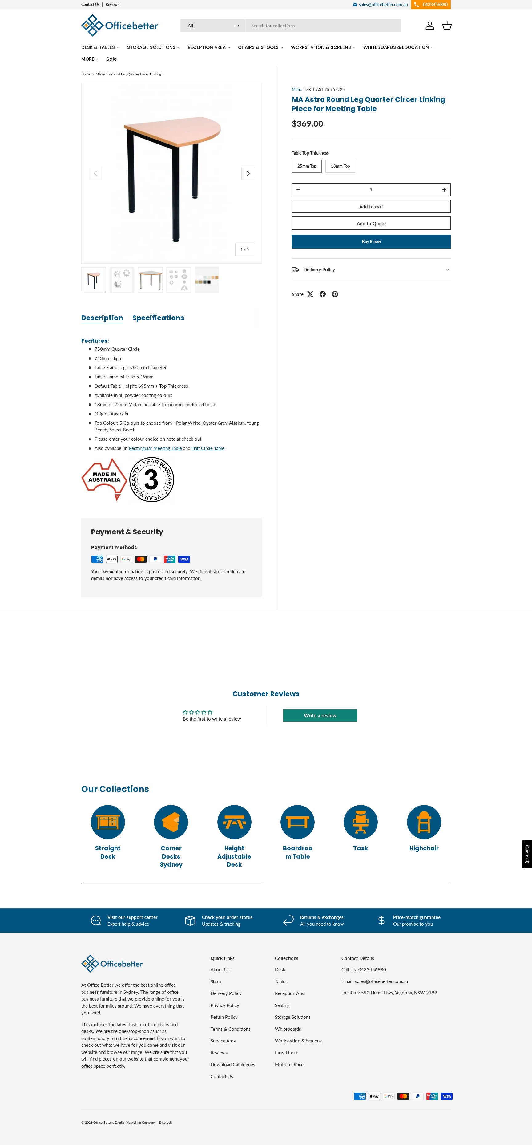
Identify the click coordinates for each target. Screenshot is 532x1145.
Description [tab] (102, 318)
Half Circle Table (207, 448)
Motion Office (289, 1064)
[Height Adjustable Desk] (234, 822)
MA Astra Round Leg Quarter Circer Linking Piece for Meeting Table (130, 74)
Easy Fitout (286, 1052)
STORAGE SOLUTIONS (151, 47)
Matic (297, 89)
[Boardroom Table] (297, 822)
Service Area (223, 1040)
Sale (112, 59)
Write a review (320, 715)
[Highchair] (424, 822)
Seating (282, 1005)
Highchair (424, 848)
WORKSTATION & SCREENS (321, 47)
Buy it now (371, 241)
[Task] (361, 822)
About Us (220, 969)
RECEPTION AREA (207, 47)
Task (360, 848)
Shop (216, 981)
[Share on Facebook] (322, 294)
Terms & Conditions (231, 1029)
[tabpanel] (171, 417)
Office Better (103, 1122)
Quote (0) (527, 854)
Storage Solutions (293, 1017)
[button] (447, 25)
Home (85, 74)
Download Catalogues (233, 1064)
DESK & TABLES (98, 47)
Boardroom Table (297, 852)
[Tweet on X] (310, 294)
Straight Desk (108, 852)
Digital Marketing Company (135, 1122)
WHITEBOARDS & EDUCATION (396, 47)
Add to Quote (371, 223)
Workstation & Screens (298, 1040)
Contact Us (90, 4)
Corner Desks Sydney (171, 856)
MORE (87, 59)
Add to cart (371, 206)
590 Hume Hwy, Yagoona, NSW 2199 (399, 992)
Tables (281, 981)
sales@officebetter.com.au (381, 981)
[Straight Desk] (108, 822)
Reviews (112, 4)
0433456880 (372, 969)
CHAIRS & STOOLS (258, 47)
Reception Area (290, 993)
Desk (280, 969)
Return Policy (224, 1017)
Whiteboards (288, 1029)
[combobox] (290, 25)
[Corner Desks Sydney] (171, 822)
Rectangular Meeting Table (155, 448)
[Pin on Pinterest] (335, 294)
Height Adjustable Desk (234, 856)
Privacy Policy (225, 1005)
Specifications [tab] (158, 318)
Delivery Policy (226, 993)
